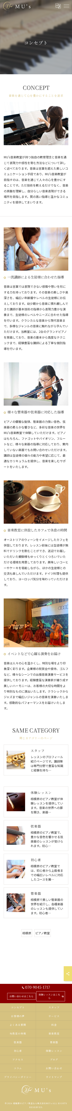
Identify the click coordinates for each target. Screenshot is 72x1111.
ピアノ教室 (42, 933)
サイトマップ (54, 1077)
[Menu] (66, 6)
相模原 (26, 933)
